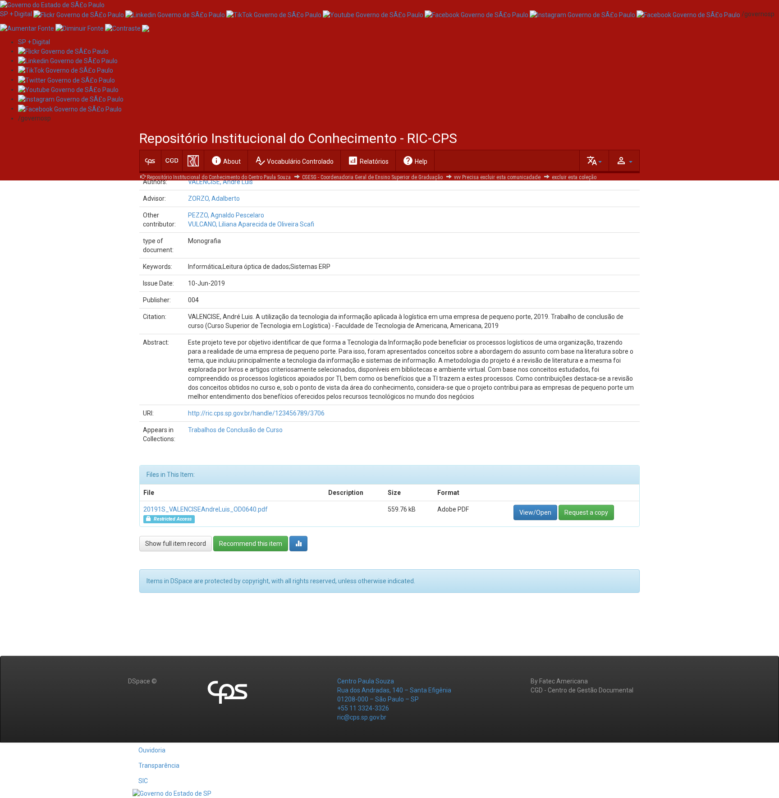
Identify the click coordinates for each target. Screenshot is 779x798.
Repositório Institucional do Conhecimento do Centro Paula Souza (219, 177)
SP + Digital (16, 14)
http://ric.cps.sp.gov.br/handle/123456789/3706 (256, 413)
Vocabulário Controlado (294, 160)
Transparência (158, 765)
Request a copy (586, 512)
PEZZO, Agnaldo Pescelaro (226, 215)
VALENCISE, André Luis (220, 181)
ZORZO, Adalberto (214, 198)
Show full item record (175, 543)
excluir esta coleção (574, 177)
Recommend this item (250, 543)
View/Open (535, 512)
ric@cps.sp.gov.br (361, 717)
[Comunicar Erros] (145, 27)
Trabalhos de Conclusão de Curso (235, 430)
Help (415, 160)
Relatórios (368, 160)
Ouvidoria (151, 750)
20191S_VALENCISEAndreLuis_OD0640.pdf (205, 509)
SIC (143, 780)
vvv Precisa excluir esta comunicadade (497, 177)
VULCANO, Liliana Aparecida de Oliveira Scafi (251, 224)
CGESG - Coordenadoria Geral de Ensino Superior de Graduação (372, 177)
